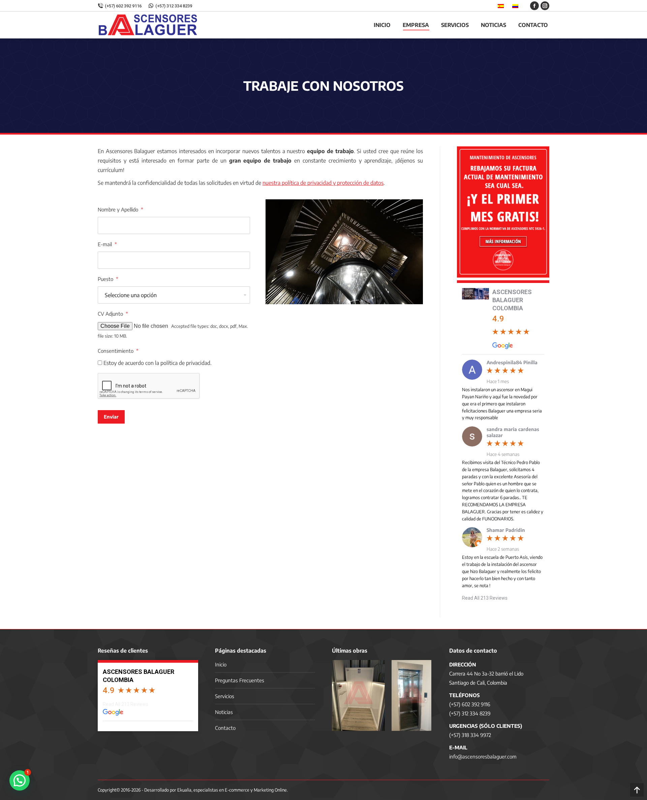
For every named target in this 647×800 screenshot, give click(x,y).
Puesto (108, 279)
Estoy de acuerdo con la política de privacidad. (157, 363)
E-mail (107, 244)
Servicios (224, 696)
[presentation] (149, 386)
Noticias (224, 712)
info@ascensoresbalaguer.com (483, 756)
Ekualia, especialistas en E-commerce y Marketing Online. (232, 790)
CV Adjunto (113, 314)
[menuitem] (382, 25)
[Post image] (358, 695)
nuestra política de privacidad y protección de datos (323, 182)
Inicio (220, 664)
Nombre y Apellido (120, 209)
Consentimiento (118, 351)
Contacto (225, 728)
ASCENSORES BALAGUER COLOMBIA (512, 300)
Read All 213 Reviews (484, 598)
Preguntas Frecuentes (239, 680)
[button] (19, 780)
